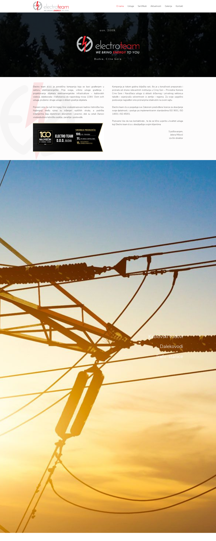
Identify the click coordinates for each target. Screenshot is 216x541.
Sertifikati (142, 6)
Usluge (131, 6)
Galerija (168, 6)
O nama (120, 6)
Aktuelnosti (155, 6)
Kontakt (179, 6)
